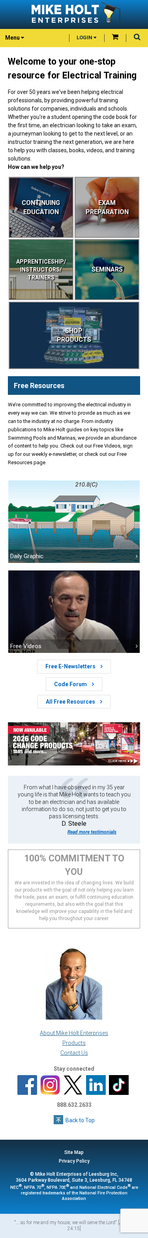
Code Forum (71, 684)
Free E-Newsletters (71, 666)
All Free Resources (71, 701)
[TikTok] (119, 1085)
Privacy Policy (74, 1161)
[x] (73, 1085)
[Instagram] (50, 1085)
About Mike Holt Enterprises (74, 1033)
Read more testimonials (91, 832)
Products (74, 1043)
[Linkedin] (96, 1085)
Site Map (74, 1152)
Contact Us (74, 1053)
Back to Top (80, 1120)
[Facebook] (27, 1085)
